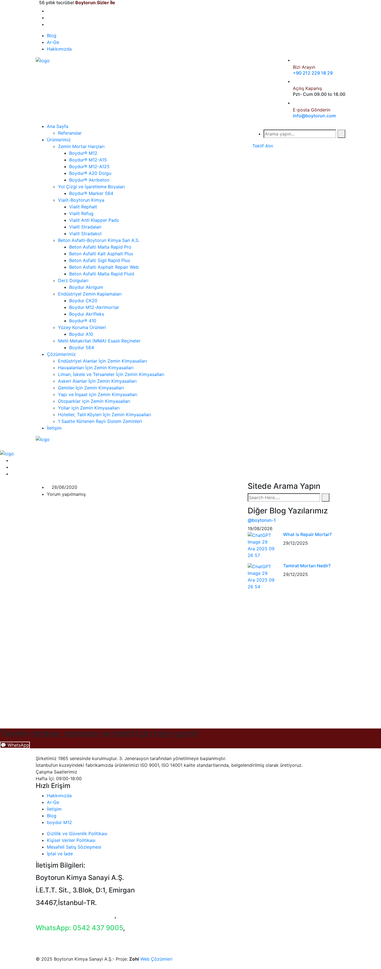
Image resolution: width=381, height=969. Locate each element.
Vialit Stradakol (85, 233)
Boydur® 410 (82, 320)
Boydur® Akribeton (89, 180)
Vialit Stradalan (85, 227)
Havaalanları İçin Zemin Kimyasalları (96, 367)
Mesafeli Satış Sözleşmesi (74, 847)
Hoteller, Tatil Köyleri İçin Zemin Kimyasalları (104, 414)
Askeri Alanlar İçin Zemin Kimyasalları (97, 381)
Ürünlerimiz (59, 139)
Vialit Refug (81, 213)
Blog (51, 35)
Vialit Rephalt (83, 206)
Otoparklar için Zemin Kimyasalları (94, 401)
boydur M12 (59, 822)
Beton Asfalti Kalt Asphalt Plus (101, 253)
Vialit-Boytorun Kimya (81, 200)
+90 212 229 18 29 (313, 73)
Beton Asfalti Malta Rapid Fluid (101, 274)
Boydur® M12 (83, 153)
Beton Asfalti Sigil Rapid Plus (99, 260)
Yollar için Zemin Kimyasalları (89, 408)
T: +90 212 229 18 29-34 (75, 915)
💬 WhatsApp (15, 745)
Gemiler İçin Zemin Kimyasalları (91, 388)
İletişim (54, 428)
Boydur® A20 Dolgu (90, 173)
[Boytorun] (43, 60)
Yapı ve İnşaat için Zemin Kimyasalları (97, 394)
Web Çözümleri (156, 959)
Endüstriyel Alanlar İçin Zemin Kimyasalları (102, 361)
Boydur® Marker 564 (91, 193)
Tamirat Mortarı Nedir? (307, 565)
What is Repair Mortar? (307, 534)
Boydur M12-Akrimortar (94, 307)
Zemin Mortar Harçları (81, 146)
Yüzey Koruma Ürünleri (82, 327)
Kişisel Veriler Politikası (71, 840)
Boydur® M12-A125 (89, 166)
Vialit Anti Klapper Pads (94, 220)
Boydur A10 (81, 334)
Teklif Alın (262, 146)
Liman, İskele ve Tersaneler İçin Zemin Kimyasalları (111, 374)
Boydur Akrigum (86, 287)
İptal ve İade (60, 853)
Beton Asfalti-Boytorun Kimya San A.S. (98, 240)
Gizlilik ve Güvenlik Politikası (77, 833)
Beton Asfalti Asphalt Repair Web (104, 267)
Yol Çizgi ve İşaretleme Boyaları (91, 186)
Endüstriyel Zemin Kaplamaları (90, 294)
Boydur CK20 (83, 300)
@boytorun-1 (262, 520)
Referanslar (70, 133)
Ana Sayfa (57, 126)
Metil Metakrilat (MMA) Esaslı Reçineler (99, 341)
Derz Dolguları (73, 280)
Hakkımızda (59, 49)
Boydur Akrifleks (86, 314)
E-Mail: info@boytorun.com (79, 940)
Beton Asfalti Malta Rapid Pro (100, 247)
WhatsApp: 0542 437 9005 (79, 928)
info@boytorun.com (314, 115)
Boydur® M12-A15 (88, 160)
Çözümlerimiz (61, 354)
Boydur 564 (81, 347)
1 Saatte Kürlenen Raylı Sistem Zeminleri (100, 421)
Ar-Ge (53, 42)
